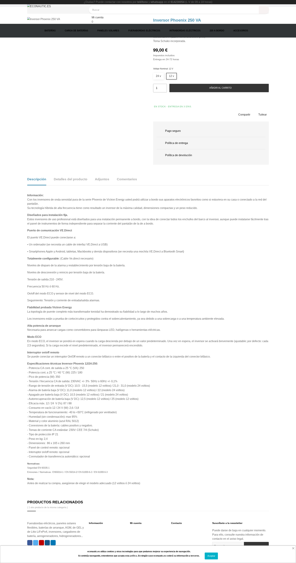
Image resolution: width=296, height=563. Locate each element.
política (133, 556)
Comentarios (127, 179)
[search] (264, 10)
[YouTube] (41, 542)
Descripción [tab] (36, 179)
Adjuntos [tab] (102, 179)
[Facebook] (29, 542)
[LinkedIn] (53, 542)
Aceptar (211, 556)
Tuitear (262, 114)
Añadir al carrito (220, 88)
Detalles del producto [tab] (70, 179)
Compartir (244, 114)
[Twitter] (35, 542)
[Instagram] (47, 542)
